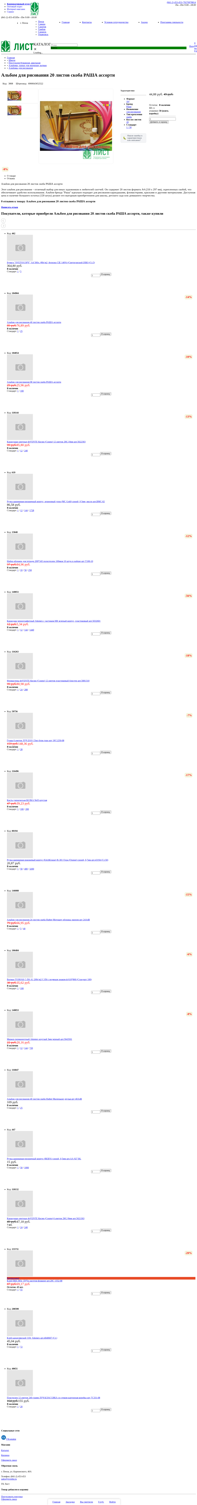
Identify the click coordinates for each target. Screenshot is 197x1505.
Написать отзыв (9, 207)
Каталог (5, 1450)
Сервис (10, 12)
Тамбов (41, 29)
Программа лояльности (171, 22)
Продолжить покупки (12, 1496)
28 (21, 749)
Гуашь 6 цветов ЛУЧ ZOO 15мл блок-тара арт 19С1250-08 (35, 740)
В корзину (105, 274)
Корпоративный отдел (18, 4)
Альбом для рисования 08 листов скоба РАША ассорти (34, 382)
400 (26, 869)
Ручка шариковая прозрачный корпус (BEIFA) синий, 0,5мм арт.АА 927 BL (44, 1158)
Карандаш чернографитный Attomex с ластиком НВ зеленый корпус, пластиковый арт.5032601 (54, 621)
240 (26, 450)
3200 (31, 869)
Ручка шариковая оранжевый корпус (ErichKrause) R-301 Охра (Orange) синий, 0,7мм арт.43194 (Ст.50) (57, 860)
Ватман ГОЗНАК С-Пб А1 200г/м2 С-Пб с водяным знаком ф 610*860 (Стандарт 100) (49, 979)
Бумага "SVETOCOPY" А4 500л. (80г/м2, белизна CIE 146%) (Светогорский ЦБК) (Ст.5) (51, 262)
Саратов (42, 26)
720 (31, 1048)
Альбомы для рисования (21, 68)
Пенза (41, 21)
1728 (31, 510)
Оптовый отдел (14, 6)
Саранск (42, 32)
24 (21, 689)
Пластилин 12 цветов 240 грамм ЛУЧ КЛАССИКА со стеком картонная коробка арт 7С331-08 (53, 1397)
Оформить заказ (9, 1460)
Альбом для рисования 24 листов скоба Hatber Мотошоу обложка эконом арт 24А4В (48, 919)
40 (24, 928)
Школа (12, 60)
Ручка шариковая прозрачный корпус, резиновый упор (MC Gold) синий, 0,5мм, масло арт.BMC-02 (56, 501)
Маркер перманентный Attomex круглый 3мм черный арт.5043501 (39, 1039)
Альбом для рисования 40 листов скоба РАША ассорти (34, 322)
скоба (129, 117)
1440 (31, 630)
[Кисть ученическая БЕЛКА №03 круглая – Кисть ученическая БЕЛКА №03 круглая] (101, 786)
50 (25, 570)
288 (26, 689)
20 (127, 122)
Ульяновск (43, 34)
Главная (66, 22)
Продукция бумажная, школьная (24, 63)
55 (21, 1289)
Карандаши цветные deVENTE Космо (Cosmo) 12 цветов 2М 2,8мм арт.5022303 (46, 442)
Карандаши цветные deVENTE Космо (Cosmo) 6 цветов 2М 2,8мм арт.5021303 (45, 1218)
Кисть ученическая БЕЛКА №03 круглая (27, 800)
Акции (144, 22)
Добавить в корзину (158, 122)
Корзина (5, 1455)
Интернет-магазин (16, 9)
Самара (41, 24)
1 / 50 (129, 127)
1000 (26, 1167)
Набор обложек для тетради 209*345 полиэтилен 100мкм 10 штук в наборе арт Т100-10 (50, 561)
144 (26, 510)
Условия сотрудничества (116, 22)
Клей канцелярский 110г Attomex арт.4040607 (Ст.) (32, 1338)
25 (21, 331)
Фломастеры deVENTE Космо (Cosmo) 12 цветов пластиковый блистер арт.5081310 (48, 681)
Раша (128, 106)
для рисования (133, 112)
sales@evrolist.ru (9, 1479)
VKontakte (11, 1439)
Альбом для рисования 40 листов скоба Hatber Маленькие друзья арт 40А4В (44, 1099)
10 (21, 570)
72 (21, 1347)
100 (22, 391)
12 (21, 450)
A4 (127, 101)
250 (30, 570)
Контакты (87, 22)
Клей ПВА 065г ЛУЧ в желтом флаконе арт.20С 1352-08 (34, 1281)
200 (27, 809)
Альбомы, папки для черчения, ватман (28, 65)
